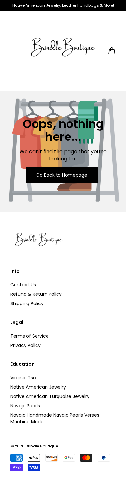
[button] (14, 51)
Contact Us (23, 285)
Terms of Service (29, 336)
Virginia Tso (23, 377)
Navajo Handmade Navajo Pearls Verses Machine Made (54, 418)
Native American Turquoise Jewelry (49, 396)
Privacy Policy (25, 345)
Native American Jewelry (38, 387)
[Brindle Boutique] (63, 51)
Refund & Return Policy (36, 294)
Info (15, 271)
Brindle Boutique (42, 446)
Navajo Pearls (25, 405)
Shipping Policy (27, 303)
